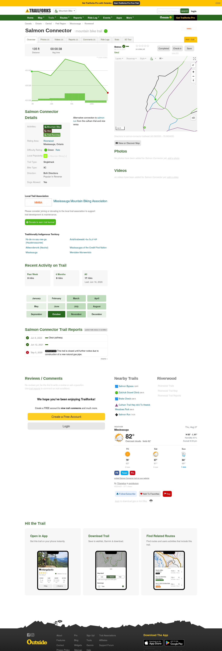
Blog (76, 640)
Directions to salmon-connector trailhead (132, 136)
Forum (106, 645)
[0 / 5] (142, 46)
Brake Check (125, 398)
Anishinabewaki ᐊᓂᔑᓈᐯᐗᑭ (83, 239)
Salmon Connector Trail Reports (53, 329)
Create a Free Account (66, 416)
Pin (132, 472)
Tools (89, 640)
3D (193, 117)
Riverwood (48, 140)
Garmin (90, 645)
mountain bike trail (89, 30)
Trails (51, 17)
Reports (77, 17)
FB (117, 472)
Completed (164, 48)
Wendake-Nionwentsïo (80, 252)
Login (66, 426)
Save (189, 48)
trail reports (34, 388)
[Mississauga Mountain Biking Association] (189, 30)
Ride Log (92, 17)
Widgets (78, 645)
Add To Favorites (150, 493)
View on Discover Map (129, 143)
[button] (53, 561)
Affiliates (103, 640)
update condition (96, 330)
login (193, 11)
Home (30, 17)
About (59, 635)
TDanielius (121, 483)
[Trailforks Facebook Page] (28, 634)
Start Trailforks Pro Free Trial (126, 3)
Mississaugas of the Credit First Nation (88, 247)
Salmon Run (124, 414)
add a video (172, 177)
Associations (107, 635)
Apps (119, 17)
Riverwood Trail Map (168, 390)
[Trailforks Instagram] (32, 634)
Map (40, 17)
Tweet (124, 472)
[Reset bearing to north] (193, 80)
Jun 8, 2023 (121, 49)
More (129, 17)
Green (53, 149)
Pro (75, 635)
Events (106, 17)
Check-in (177, 48)
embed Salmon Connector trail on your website (131, 478)
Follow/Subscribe (127, 493)
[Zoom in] (193, 72)
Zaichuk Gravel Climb (129, 392)
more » (104, 358)
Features (60, 640)
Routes (64, 17)
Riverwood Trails (166, 385)
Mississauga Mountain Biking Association (80, 201)
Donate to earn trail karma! (41, 222)
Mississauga (31, 252)
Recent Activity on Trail (45, 265)
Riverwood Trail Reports (169, 395)
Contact (60, 645)
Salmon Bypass (126, 386)
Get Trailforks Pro (185, 17)
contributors (133, 483)
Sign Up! (91, 635)
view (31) (175, 53)
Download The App (155, 635)
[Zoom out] (193, 76)
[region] (155, 93)
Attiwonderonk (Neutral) (37, 247)
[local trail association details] (38, 205)
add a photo (173, 158)
